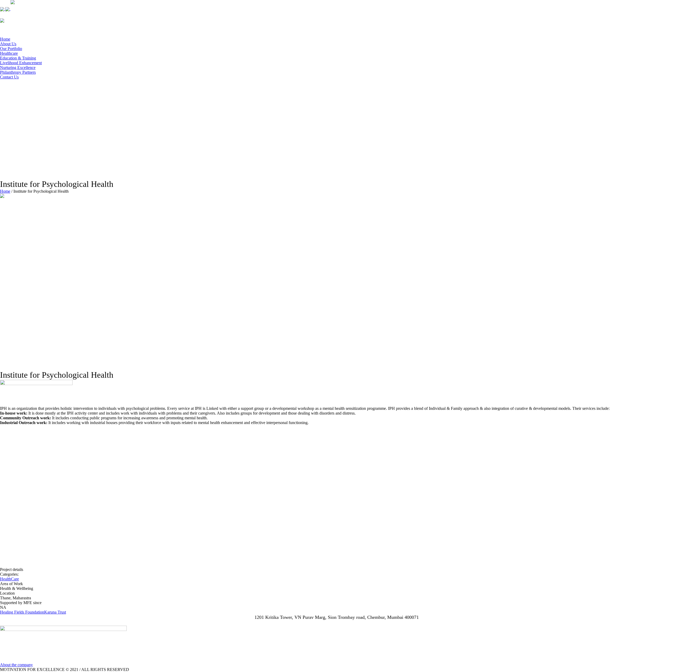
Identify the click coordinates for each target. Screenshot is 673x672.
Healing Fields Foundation (22, 612)
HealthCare (9, 579)
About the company (16, 665)
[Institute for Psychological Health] (152, 279)
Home (5, 191)
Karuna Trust (55, 612)
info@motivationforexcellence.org (336, 622)
